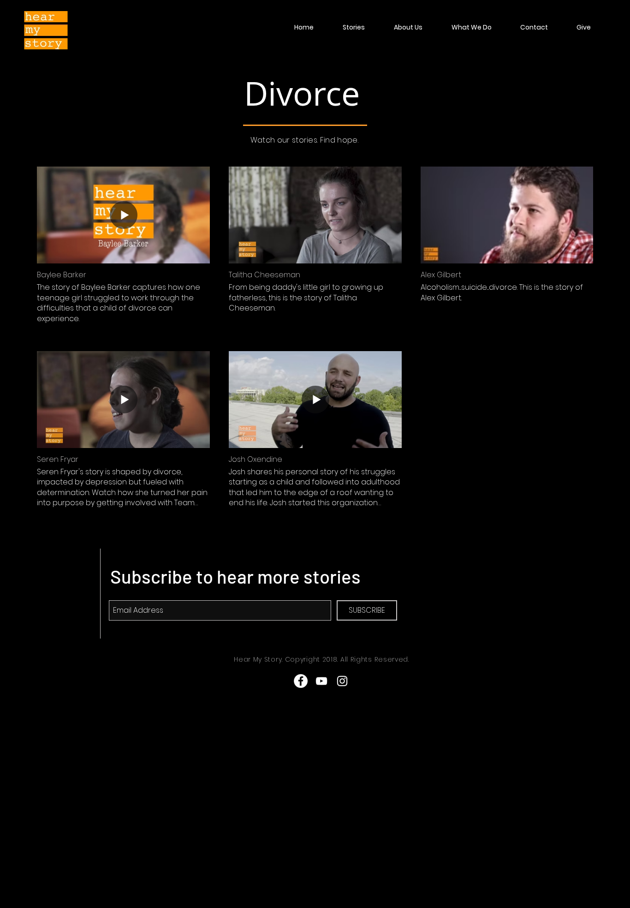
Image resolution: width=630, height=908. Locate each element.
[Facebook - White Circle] (301, 681)
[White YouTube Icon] (321, 681)
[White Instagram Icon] (342, 681)
